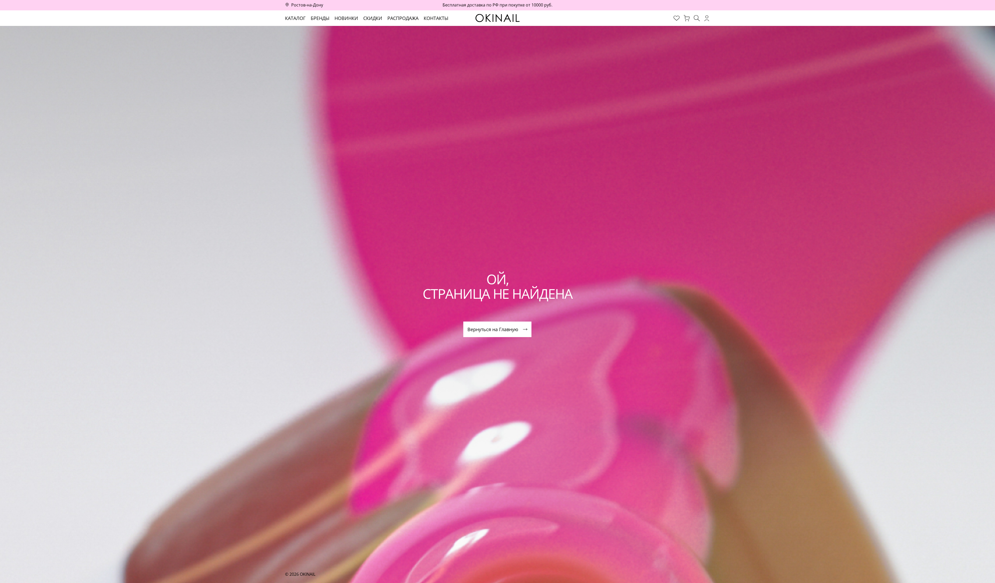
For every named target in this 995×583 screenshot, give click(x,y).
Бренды (320, 18)
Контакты (436, 18)
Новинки (346, 18)
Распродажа (402, 18)
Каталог (295, 18)
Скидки (372, 18)
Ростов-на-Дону (307, 5)
